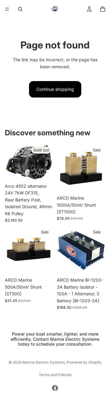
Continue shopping (55, 89)
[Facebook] (55, 388)
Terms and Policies (55, 374)
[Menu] (7, 9)
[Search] (20, 9)
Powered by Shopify (84, 362)
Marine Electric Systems (44, 362)
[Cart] (102, 9)
